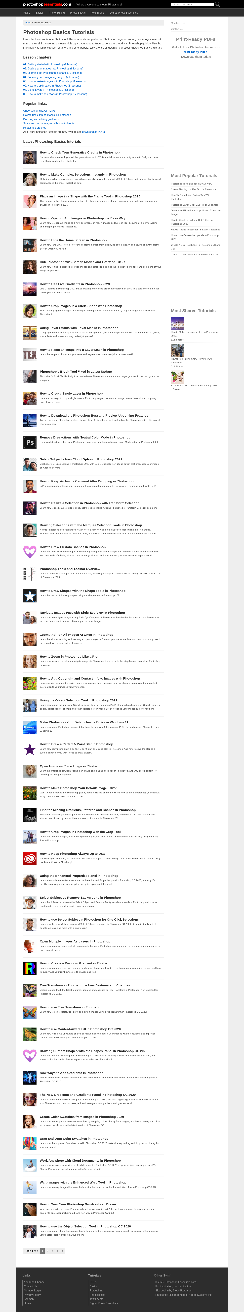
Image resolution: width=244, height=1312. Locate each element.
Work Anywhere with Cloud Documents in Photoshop (80, 1160)
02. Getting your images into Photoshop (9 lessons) (53, 68)
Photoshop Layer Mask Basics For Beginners (194, 204)
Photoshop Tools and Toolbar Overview (70, 569)
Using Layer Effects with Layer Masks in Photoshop (79, 328)
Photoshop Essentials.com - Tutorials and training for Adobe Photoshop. (47, 4)
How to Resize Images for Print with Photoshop (195, 229)
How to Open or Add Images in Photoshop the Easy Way (82, 218)
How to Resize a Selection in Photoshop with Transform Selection (89, 503)
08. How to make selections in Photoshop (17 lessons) (55, 94)
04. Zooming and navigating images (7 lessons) (51, 77)
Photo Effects (78, 12)
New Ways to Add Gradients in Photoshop (72, 1073)
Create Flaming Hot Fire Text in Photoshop (193, 189)
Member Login (178, 23)
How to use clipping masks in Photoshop (47, 115)
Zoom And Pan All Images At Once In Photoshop (76, 634)
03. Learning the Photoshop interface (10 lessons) (52, 72)
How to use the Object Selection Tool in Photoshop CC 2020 (85, 1226)
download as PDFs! (93, 131)
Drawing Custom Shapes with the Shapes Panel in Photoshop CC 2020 (93, 1051)
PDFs (26, 12)
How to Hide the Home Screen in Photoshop (73, 240)
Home (28, 22)
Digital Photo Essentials (124, 12)
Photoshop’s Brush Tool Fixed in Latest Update (76, 371)
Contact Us (177, 29)
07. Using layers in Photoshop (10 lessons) (48, 89)
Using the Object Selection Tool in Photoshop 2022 (78, 700)
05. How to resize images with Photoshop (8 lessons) (54, 81)
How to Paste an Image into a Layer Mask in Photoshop (82, 349)
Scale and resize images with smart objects (48, 123)
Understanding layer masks (39, 110)
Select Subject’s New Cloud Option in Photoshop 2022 (81, 459)
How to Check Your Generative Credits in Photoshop (80, 152)
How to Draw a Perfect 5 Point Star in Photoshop (76, 744)
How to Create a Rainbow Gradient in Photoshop (77, 963)
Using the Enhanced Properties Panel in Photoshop (79, 875)
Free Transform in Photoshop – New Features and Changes (85, 985)
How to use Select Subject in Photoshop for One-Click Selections (89, 919)
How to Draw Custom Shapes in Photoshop (73, 547)
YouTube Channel (34, 1282)
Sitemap (29, 1299)
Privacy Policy (32, 1294)
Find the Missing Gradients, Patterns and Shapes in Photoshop (88, 810)
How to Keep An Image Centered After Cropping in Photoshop (87, 481)
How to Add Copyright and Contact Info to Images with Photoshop (90, 678)
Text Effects (97, 12)
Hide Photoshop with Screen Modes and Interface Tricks (82, 262)
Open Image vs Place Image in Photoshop (72, 766)
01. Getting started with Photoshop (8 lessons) (50, 64)
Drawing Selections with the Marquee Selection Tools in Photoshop (91, 525)
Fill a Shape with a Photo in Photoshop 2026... (195, 385)
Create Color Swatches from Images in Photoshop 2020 (82, 1117)
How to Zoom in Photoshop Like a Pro (69, 656)
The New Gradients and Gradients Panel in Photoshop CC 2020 (88, 1094)
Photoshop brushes (34, 127)
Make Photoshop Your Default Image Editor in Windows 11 (84, 722)
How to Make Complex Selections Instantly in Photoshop (83, 174)
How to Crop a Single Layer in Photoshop (71, 393)
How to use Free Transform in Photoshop (71, 1007)
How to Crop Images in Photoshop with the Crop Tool (80, 832)
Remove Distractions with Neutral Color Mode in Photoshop (85, 437)
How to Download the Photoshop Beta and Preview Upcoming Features (94, 415)
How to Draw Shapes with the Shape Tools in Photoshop (83, 591)
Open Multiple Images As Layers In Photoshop (75, 941)
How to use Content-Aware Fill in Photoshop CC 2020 (80, 1029)
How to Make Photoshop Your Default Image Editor (78, 788)
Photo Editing (57, 12)
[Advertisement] (196, 117)
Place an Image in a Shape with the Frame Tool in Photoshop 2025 (90, 196)
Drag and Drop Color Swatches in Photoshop (74, 1138)
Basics (39, 12)
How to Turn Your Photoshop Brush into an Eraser (78, 1204)
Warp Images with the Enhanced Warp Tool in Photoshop (83, 1182)
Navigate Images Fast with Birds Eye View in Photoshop (82, 612)
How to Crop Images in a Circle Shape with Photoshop (81, 306)
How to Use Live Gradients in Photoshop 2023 (75, 284)
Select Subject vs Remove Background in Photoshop (80, 897)
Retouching (96, 1290)
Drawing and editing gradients (41, 119)
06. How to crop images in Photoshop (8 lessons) (52, 85)
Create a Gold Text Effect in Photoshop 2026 (194, 254)
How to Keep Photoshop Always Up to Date (73, 853)
